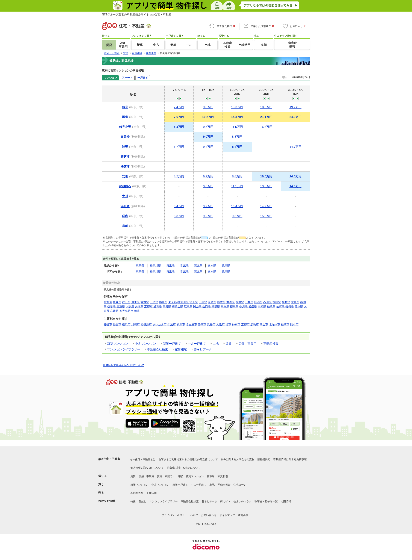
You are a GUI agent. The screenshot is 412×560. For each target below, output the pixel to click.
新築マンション (117, 343)
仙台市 (117, 324)
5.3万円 (179, 126)
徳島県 (234, 306)
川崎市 (135, 324)
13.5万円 (266, 186)
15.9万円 (266, 216)
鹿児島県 (124, 310)
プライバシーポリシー (174, 515)
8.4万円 (237, 146)
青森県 (117, 302)
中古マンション (145, 343)
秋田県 (126, 302)
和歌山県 (177, 306)
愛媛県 (252, 306)
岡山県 (197, 306)
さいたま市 (160, 324)
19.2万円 (295, 107)
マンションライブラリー (123, 349)
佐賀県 (280, 306)
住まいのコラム (242, 501)
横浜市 (126, 324)
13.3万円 (237, 107)
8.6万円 (237, 176)
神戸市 (236, 324)
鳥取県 (216, 306)
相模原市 (146, 324)
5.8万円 (179, 216)
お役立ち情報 (106, 501)
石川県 (267, 302)
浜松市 (211, 324)
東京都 (140, 265)
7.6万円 (179, 117)
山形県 (154, 302)
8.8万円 (237, 136)
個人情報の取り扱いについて (147, 467)
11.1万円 (237, 186)
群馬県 (226, 265)
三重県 (121, 306)
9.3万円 (208, 126)
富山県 (277, 302)
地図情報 (286, 501)
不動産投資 (270, 343)
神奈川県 (155, 265)
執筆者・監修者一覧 (266, 501)
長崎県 (289, 306)
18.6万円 (266, 107)
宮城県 (145, 302)
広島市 (254, 324)
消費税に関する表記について (183, 467)
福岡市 (285, 324)
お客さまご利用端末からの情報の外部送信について (188, 459)
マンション (110, 77)
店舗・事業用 (247, 343)
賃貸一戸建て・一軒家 (170, 476)
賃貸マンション (195, 476)
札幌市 (108, 324)
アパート (127, 77)
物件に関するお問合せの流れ (237, 459)
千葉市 (171, 324)
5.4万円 (179, 206)
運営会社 (243, 515)
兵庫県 (139, 306)
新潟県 (258, 302)
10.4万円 (237, 206)
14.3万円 (237, 117)
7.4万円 (179, 107)
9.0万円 (208, 136)
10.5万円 (266, 176)
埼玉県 (170, 265)
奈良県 (167, 306)
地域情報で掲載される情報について (123, 365)
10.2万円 (208, 117)
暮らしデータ (203, 349)
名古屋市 (191, 324)
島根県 (225, 306)
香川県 (243, 306)
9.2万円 (208, 176)
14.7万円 (295, 146)
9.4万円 (208, 146)
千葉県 (184, 265)
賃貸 (229, 343)
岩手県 (135, 302)
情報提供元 (263, 459)
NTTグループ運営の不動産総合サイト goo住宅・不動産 (136, 14)
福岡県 (271, 306)
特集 (133, 501)
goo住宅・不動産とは (143, 459)
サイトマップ (227, 515)
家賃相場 (181, 349)
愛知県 (295, 302)
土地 (216, 343)
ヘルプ (194, 515)
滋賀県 (157, 306)
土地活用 (151, 493)
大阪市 (220, 324)
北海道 (108, 302)
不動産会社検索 (157, 349)
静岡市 (202, 324)
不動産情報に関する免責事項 (290, 459)
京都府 (148, 306)
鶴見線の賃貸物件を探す (118, 289)
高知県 (262, 306)
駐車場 (211, 476)
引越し (142, 501)
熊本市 (294, 324)
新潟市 (181, 324)
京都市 (245, 324)
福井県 (286, 302)
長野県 (240, 302)
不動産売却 (136, 493)
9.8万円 (208, 107)
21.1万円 (266, 117)
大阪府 (130, 306)
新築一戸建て (172, 343)
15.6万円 (266, 126)
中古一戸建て (197, 343)
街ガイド (225, 501)
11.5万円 (237, 126)
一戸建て (143, 77)
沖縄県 (135, 310)
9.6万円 (208, 186)
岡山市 (264, 324)
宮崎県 (114, 310)
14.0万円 (295, 176)
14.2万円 (266, 206)
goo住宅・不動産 (109, 458)
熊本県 (299, 306)
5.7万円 (179, 146)
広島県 (188, 306)
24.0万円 (295, 117)
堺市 (228, 324)
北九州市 (274, 324)
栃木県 (212, 265)
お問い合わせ (209, 515)
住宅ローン (239, 484)
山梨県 (249, 302)
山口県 (206, 306)
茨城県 (198, 265)
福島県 (163, 302)
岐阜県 (111, 306)
